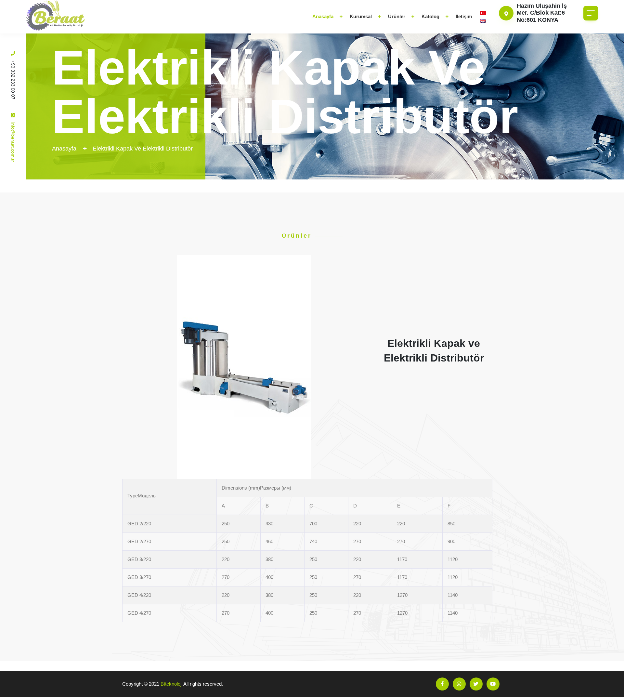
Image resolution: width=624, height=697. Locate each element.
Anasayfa (322, 16)
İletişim (464, 16)
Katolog (430, 16)
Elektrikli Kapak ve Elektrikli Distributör (143, 148)
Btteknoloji (171, 684)
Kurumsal (361, 16)
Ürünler (396, 16)
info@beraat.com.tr (13, 142)
